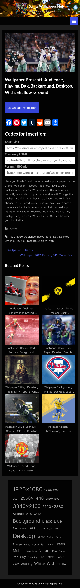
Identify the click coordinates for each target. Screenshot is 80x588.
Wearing (26, 564)
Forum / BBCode (16, 166)
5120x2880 (52, 506)
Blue (58, 521)
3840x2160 (27, 506)
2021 (16, 498)
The (41, 557)
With (51, 241)
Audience (30, 236)
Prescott (31, 241)
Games (35, 544)
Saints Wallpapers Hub (46, 6)
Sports (13, 228)
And (29, 514)
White (39, 563)
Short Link (12, 142)
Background (44, 236)
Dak (55, 236)
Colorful (41, 528)
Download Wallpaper (22, 108)
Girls (50, 544)
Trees (50, 557)
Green (60, 544)
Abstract (18, 514)
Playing (20, 241)
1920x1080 (16, 236)
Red (15, 557)
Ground (9, 241)
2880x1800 (52, 498)
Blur (15, 528)
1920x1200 (51, 490)
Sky (23, 557)
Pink (54, 551)
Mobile (19, 550)
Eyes (58, 537)
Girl (43, 544)
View (16, 564)
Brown (22, 528)
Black (47, 521)
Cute (56, 528)
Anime (37, 514)
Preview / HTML (16, 154)
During (50, 537)
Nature (44, 551)
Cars (31, 528)
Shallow (42, 241)
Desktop (64, 236)
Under (60, 557)
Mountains (31, 551)
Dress (41, 537)
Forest (27, 544)
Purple (62, 551)
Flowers (18, 544)
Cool (49, 528)
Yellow (61, 564)
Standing (32, 557)
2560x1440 (32, 498)
